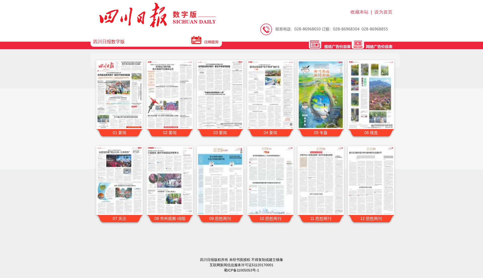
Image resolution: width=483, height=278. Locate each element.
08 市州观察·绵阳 (169, 218)
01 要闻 (119, 133)
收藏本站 (359, 12)
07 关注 (119, 218)
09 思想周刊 (220, 218)
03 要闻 (220, 133)
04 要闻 (270, 133)
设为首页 (383, 12)
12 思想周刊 (371, 218)
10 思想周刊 (270, 218)
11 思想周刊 (320, 218)
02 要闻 (170, 133)
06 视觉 (371, 133)
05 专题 (321, 133)
